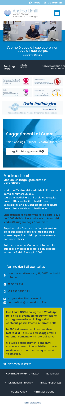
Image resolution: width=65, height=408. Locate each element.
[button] (57, 13)
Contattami (55, 2)
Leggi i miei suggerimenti (26, 151)
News (36, 2)
